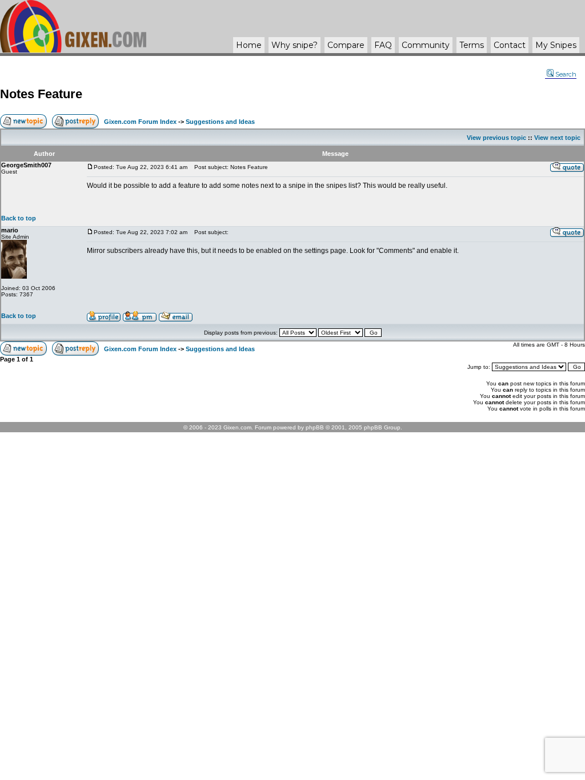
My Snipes (555, 45)
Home (249, 45)
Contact (510, 45)
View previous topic (496, 137)
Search (565, 74)
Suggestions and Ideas (220, 121)
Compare (345, 45)
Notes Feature (41, 94)
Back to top (18, 218)
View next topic (557, 137)
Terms (471, 45)
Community (426, 45)
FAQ (383, 45)
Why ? (294, 45)
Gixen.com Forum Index (140, 121)
